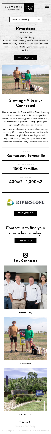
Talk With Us (25, 240)
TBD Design (30, 426)
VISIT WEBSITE (25, 57)
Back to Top (26, 422)
